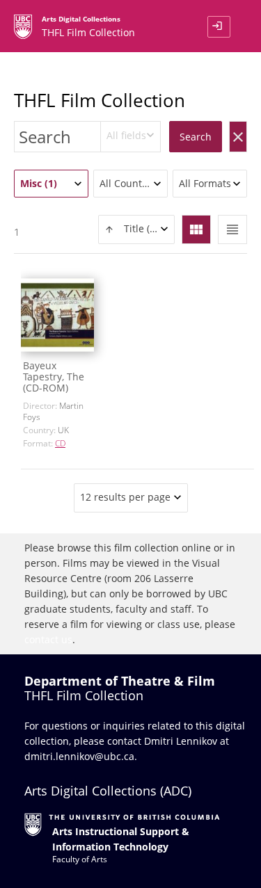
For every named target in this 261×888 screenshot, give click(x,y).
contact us (48, 639)
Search (196, 136)
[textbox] (136, 229)
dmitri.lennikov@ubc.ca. (80, 756)
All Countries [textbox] (129, 183)
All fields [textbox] (126, 135)
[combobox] (131, 136)
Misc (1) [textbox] (38, 183)
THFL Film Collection (99, 100)
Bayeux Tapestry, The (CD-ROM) (53, 376)
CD (60, 443)
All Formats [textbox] (205, 183)
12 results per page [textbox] (125, 496)
